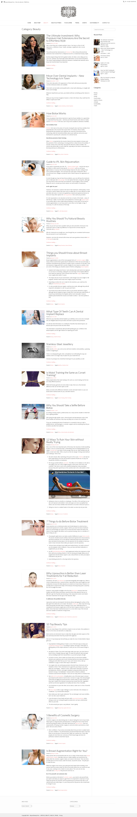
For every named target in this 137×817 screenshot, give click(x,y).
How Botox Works (56, 113)
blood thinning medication (59, 551)
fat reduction (61, 580)
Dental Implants (69, 106)
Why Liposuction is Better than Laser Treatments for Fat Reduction (66, 574)
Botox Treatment (64, 154)
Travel (77, 22)
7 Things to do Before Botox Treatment (67, 521)
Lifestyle (96, 102)
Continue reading (51, 65)
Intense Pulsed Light (73, 166)
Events (84, 22)
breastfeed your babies (59, 283)
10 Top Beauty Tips (56, 624)
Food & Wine (68, 22)
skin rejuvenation (68, 194)
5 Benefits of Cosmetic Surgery (63, 715)
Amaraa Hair (69, 52)
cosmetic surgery (80, 260)
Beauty (46, 22)
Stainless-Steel (65, 365)
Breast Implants (61, 304)
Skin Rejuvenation (63, 211)
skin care (60, 514)
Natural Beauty (68, 245)
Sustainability (94, 22)
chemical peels (64, 432)
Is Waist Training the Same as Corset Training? (65, 374)
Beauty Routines (61, 245)
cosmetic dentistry (62, 106)
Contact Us (105, 22)
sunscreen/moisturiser (78, 698)
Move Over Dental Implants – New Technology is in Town (65, 77)
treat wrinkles (54, 121)
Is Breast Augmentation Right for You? (66, 750)
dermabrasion (71, 432)
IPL (58, 211)
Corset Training (61, 398)
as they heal (57, 770)
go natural (56, 229)
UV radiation (65, 514)
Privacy (61, 815)
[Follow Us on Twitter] (2, 2)
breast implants (85, 267)
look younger (61, 180)
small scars (75, 604)
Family (95, 96)
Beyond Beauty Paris (34, 815)
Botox (51, 141)
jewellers (55, 349)
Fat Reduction (61, 617)
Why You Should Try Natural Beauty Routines (65, 219)
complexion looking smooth (56, 645)
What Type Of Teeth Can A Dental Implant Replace (64, 312)
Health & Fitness (56, 22)
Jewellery (60, 365)
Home (29, 22)
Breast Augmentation (62, 790)
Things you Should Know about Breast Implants (66, 254)
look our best (78, 723)
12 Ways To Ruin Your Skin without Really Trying (65, 441)
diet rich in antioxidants (57, 676)
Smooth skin (53, 450)
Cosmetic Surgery (61, 743)
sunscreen (65, 463)
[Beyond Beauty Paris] (68, 12)
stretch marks (85, 199)
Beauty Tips (60, 708)
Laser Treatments (68, 617)
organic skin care (67, 708)
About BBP (37, 22)
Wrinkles (48, 128)
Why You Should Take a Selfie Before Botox (65, 406)
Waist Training (68, 398)
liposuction (74, 590)
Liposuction (74, 617)
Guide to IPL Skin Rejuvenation (62, 161)
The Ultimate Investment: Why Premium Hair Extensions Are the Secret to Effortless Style (68, 38)
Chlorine (81, 457)
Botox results (85, 536)
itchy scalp (53, 690)
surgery (79, 273)
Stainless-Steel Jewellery (59, 344)
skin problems (71, 168)
